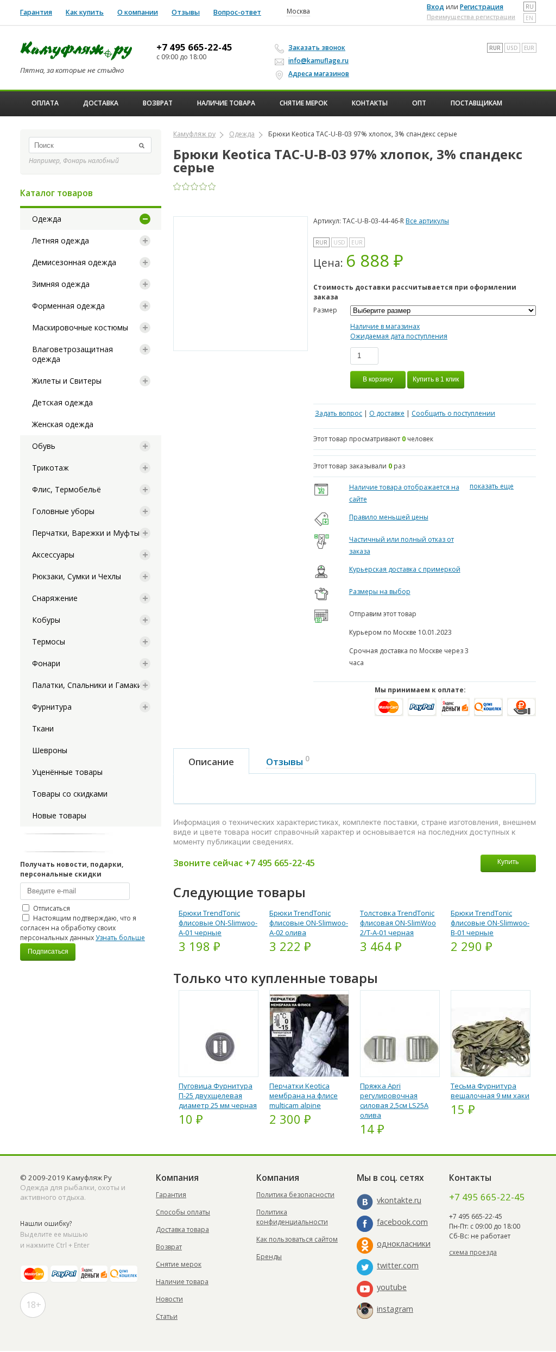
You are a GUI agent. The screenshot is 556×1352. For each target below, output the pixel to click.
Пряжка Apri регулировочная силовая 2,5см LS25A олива (394, 1100)
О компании (137, 12)
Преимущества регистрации (471, 16)
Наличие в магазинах (385, 326)
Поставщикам (476, 103)
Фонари (46, 663)
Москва (298, 11)
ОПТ (419, 103)
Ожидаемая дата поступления (398, 336)
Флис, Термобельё (66, 489)
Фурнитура (52, 707)
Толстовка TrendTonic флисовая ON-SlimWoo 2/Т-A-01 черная (398, 922)
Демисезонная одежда (74, 262)
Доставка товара (182, 1229)
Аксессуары (53, 554)
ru (530, 6)
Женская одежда (62, 424)
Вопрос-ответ (237, 12)
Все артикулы (427, 221)
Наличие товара (226, 103)
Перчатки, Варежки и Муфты (86, 533)
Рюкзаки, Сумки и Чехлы (76, 576)
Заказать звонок (316, 47)
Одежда (46, 219)
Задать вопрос (338, 413)
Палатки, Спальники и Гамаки (87, 685)
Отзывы (186, 12)
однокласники (404, 1243)
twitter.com (398, 1265)
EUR (529, 48)
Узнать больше (120, 937)
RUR (495, 48)
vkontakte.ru (399, 1200)
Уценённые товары (67, 772)
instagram (395, 1309)
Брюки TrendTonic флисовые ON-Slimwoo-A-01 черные (218, 922)
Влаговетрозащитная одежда (72, 354)
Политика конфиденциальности (292, 1216)
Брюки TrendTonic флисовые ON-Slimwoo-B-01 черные (490, 922)
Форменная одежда (68, 306)
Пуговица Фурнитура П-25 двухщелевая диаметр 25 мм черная (218, 1095)
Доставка (100, 103)
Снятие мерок (303, 103)
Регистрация (481, 6)
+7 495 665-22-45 (194, 47)
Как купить (85, 12)
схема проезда (473, 1252)
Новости (169, 1299)
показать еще (492, 486)
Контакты (370, 103)
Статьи (167, 1316)
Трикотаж (50, 467)
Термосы (48, 641)
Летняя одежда (60, 240)
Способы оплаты (183, 1212)
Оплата (45, 103)
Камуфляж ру (194, 134)
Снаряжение (55, 598)
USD (512, 48)
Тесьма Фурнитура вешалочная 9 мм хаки (490, 1090)
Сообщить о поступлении (453, 413)
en (529, 18)
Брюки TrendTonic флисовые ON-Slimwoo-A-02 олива (308, 922)
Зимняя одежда (61, 284)
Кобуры (46, 620)
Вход (435, 6)
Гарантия (36, 12)
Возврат (158, 103)
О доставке (387, 413)
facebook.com (402, 1222)
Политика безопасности (295, 1194)
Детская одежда (62, 402)
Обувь (43, 446)
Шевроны (49, 750)
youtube (392, 1287)
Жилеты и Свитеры (67, 380)
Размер (325, 310)
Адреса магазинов (318, 73)
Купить (508, 861)
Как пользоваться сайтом (297, 1239)
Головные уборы (63, 511)
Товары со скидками (70, 793)
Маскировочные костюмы (80, 327)
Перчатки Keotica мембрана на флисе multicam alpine (303, 1095)
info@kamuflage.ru (318, 60)
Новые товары (59, 815)
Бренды (269, 1256)
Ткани (43, 728)
